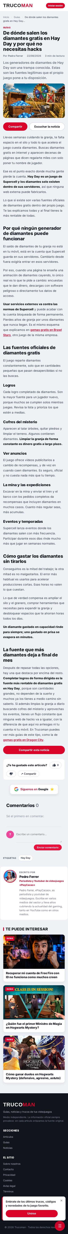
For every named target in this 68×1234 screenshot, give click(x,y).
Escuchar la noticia (47, 126)
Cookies (7, 1180)
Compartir (15, 126)
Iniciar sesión (55, 5)
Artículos (8, 1136)
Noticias (7, 1147)
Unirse (31, 1213)
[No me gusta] (11, 774)
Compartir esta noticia (34, 750)
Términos (8, 1191)
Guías (17, 17)
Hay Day (25, 857)
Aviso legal (9, 1185)
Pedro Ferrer (15, 55)
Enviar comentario (48, 847)
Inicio (6, 17)
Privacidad (9, 1174)
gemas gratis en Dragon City (23, 740)
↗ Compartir (28, 773)
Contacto (8, 1169)
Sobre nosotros (11, 1163)
